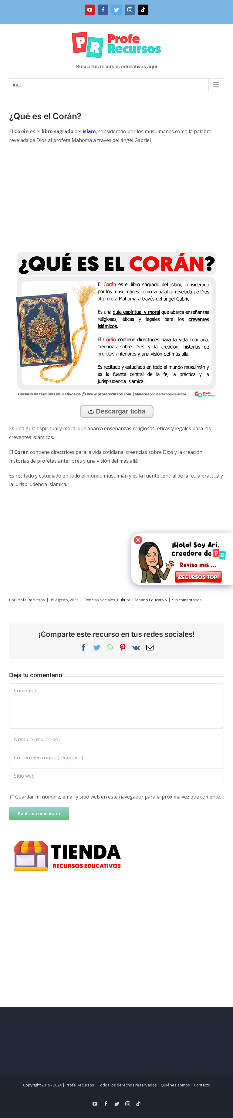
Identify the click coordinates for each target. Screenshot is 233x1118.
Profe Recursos (30, 600)
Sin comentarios (187, 600)
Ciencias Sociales (99, 600)
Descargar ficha (119, 411)
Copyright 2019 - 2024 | (44, 1085)
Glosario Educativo (149, 600)
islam (89, 131)
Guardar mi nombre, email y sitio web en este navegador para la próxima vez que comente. (118, 796)
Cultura (123, 600)
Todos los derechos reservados (127, 1085)
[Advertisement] (116, 193)
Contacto (202, 1085)
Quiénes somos (175, 1085)
